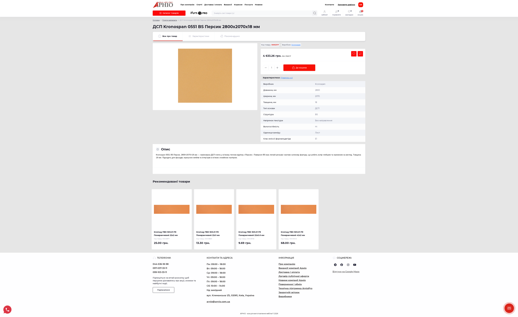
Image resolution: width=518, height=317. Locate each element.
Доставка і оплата (213, 5)
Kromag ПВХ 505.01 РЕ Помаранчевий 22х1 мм (208, 233)
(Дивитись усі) (287, 78)
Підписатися (163, 290)
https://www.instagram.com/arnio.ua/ (348, 265)
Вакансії (228, 5)
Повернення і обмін (290, 284)
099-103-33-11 (160, 272)
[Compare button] (360, 53)
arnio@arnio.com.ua (218, 301)
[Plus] (277, 68)
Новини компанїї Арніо (292, 280)
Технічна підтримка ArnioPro (295, 288)
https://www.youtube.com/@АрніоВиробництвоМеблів (354, 265)
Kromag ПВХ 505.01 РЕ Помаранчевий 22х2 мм (166, 233)
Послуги (249, 5)
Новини (258, 5)
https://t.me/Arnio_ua (335, 265)
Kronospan (296, 45)
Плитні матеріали (169, 20)
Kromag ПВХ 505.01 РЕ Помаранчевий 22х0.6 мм (251, 233)
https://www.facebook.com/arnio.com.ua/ (341, 265)
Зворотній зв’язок (289, 292)
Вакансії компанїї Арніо (292, 268)
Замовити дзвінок (346, 5)
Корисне (238, 5)
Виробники (285, 296)
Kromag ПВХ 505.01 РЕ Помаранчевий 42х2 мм (293, 233)
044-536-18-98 (161, 264)
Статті (199, 5)
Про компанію (187, 5)
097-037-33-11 (160, 268)
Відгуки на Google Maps (346, 271)
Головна (156, 20)
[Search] (314, 13)
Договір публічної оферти (294, 276)
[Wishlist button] (354, 53)
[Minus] (265, 68)
